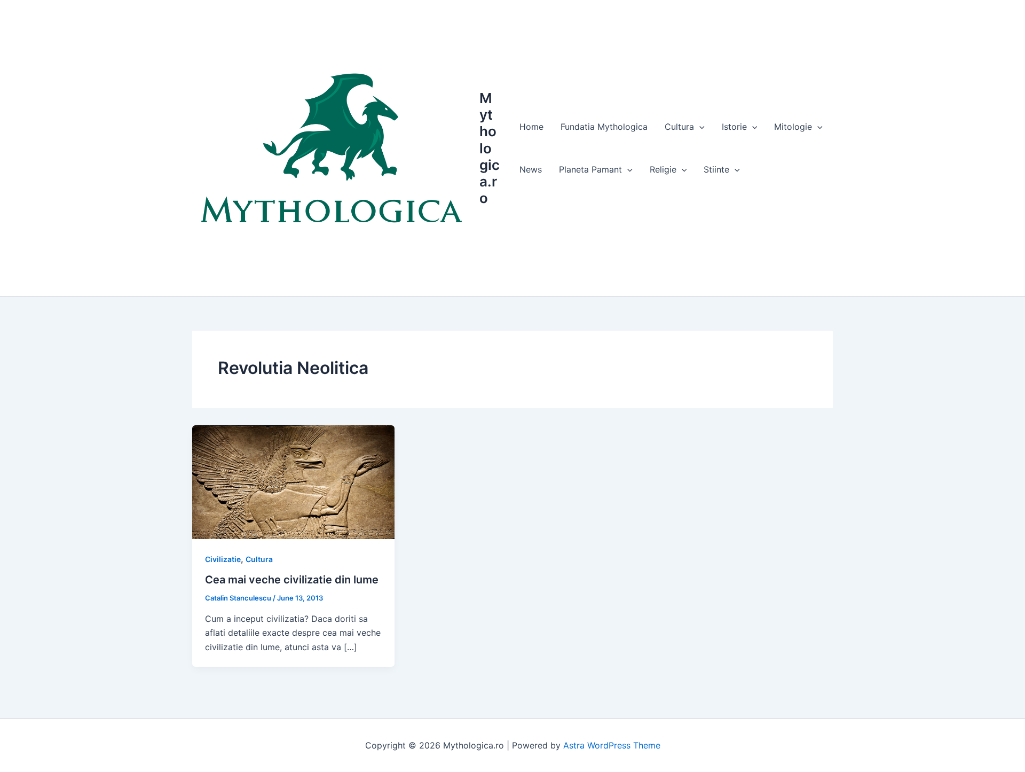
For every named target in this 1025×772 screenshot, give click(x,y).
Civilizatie (223, 559)
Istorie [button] (734, 126)
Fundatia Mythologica (604, 126)
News (530, 169)
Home (531, 126)
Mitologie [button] (793, 126)
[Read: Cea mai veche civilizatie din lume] (293, 481)
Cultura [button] (679, 126)
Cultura (259, 559)
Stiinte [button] (716, 169)
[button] (699, 126)
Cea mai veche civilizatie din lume (292, 579)
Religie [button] (663, 169)
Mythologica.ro (489, 148)
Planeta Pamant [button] (590, 169)
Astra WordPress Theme (611, 745)
